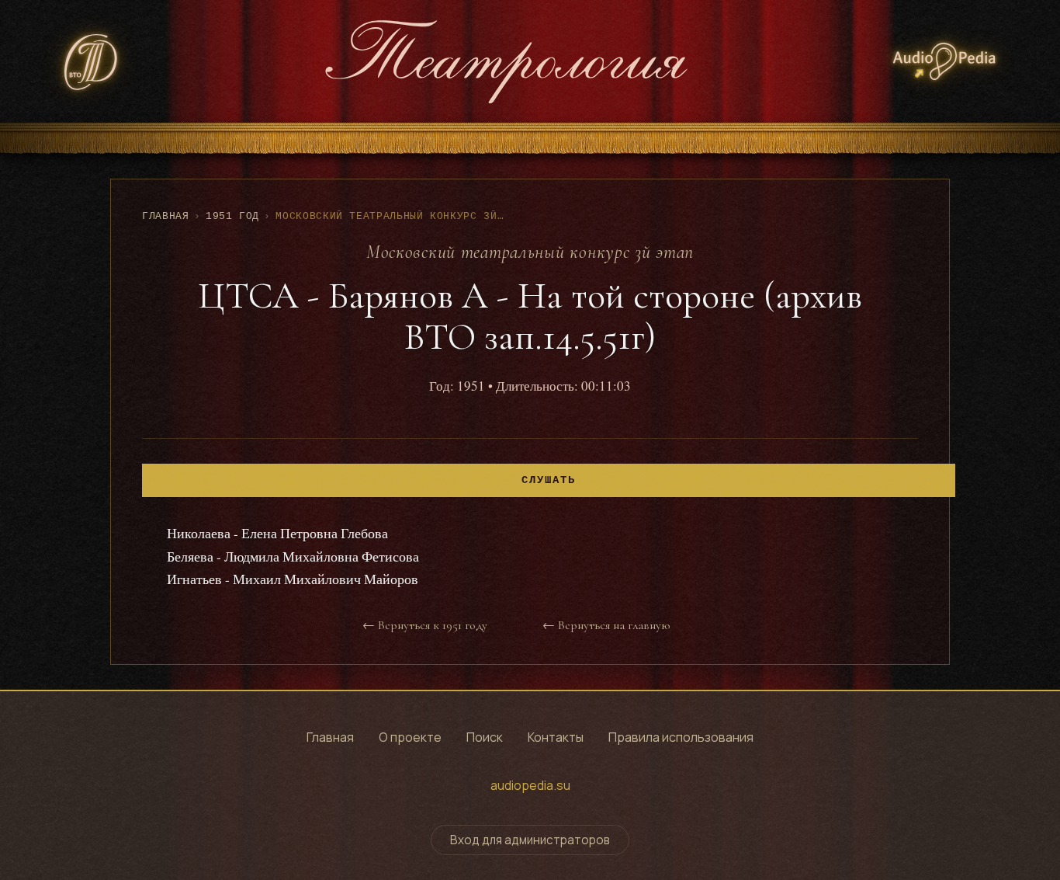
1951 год (232, 216)
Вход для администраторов (530, 840)
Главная (165, 216)
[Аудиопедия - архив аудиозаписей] (944, 61)
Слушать (548, 480)
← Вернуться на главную (606, 625)
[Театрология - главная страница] (506, 61)
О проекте (410, 737)
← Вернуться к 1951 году (424, 625)
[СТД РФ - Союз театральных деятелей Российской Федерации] (91, 62)
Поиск (484, 737)
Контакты (556, 737)
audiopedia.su (530, 785)
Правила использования (680, 737)
